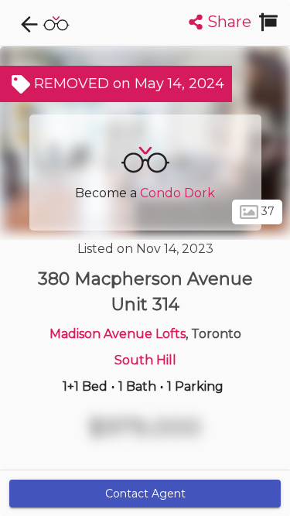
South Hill (145, 360)
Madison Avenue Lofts (117, 333)
